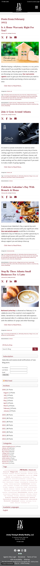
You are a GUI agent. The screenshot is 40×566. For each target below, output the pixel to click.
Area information (22, 492)
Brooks (14, 102)
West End (10, 475)
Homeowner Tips (33, 482)
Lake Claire (30, 473)
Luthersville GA (33, 499)
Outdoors (34, 494)
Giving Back (5, 455)
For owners (16, 495)
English (5, 510)
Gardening (22, 501)
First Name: (5, 367)
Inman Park (17, 473)
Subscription (8, 356)
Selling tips (30, 492)
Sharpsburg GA (15, 501)
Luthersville (14, 104)
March (6, 406)
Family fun (17, 489)
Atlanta (11, 102)
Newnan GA (5, 461)
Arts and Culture (30, 480)
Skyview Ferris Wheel (32, 472)
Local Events (29, 478)
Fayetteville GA (7, 499)
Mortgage (23, 489)
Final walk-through (12, 492)
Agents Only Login (9, 557)
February (7, 408)
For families (17, 485)
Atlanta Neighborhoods (8, 446)
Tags (5, 467)
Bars (29, 502)
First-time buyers (24, 485)
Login (38, 1)
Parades (25, 487)
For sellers (5, 487)
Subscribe (5, 374)
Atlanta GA (32, 470)
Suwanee (5, 475)
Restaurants (10, 485)
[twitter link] (2, 37)
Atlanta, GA (5, 448)
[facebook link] (6, 37)
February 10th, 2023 (5, 193)
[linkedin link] (11, 37)
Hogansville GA (24, 499)
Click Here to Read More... (13, 86)
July (5, 395)
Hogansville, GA (6, 456)
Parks (5, 495)
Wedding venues (15, 494)
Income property (7, 494)
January (6, 411)
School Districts (10, 482)
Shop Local (17, 502)
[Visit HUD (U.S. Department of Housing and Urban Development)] (21, 554)
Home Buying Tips (24, 482)
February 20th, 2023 (5, 114)
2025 (3, 415)
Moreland (20, 104)
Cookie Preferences (7, 563)
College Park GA (30, 94)
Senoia (2, 105)
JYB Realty (24, 470)
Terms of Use (32, 557)
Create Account (31, 1)
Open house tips (33, 485)
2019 (3, 435)
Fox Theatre (23, 480)
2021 (3, 428)
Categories (7, 443)
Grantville (3, 104)
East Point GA (21, 475)
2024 (3, 418)
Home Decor (23, 495)
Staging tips (11, 487)
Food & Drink (24, 502)
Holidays (6, 484)
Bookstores (12, 489)
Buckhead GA (5, 450)
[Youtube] (18, 550)
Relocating (29, 494)
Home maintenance (32, 487)
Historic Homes (26, 477)
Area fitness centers (11, 177)
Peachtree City (35, 104)
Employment (22, 494)
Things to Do (14, 472)
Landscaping (28, 501)
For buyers (17, 482)
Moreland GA (7, 501)
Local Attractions (23, 472)
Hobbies (12, 502)
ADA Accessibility (16, 559)
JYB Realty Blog (7, 345)
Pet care (34, 501)
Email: (3, 372)
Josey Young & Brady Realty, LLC (11, 470)
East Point (25, 102)
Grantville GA (15, 499)
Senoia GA (32, 497)
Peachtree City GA (24, 497)
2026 (3, 389)
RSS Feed (8, 381)
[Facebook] (15, 550)
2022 (3, 425)
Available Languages (11, 507)
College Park (5, 453)
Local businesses (25, 484)
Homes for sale (28, 475)
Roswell (35, 473)
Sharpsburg (7, 105)
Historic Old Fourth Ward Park (19, 478)
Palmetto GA (15, 497)
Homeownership (6, 460)
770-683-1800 (5, 1)
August (6, 393)
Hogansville (9, 104)
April (5, 403)
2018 (3, 439)
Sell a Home (5, 463)
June (5, 398)
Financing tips (30, 489)
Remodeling (10, 495)
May (5, 400)
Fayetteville (31, 102)
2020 (3, 432)
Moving (35, 492)
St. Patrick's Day (19, 487)
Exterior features (16, 490)
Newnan (24, 104)
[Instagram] (22, 550)
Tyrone (14, 475)
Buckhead (11, 473)
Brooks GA (8, 497)
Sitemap (27, 559)
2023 (3, 422)
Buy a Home (5, 451)
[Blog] (25, 550)
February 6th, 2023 (5, 277)
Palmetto (29, 104)
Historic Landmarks (15, 480)
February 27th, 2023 (5, 33)
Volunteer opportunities (14, 484)
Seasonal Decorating (31, 495)
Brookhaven (5, 473)
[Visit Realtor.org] (19, 554)
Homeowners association (26, 490)
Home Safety (5, 458)
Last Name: (5, 370)
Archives (6, 385)
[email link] (15, 37)
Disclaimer (21, 557)
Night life (6, 489)
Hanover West (24, 473)
